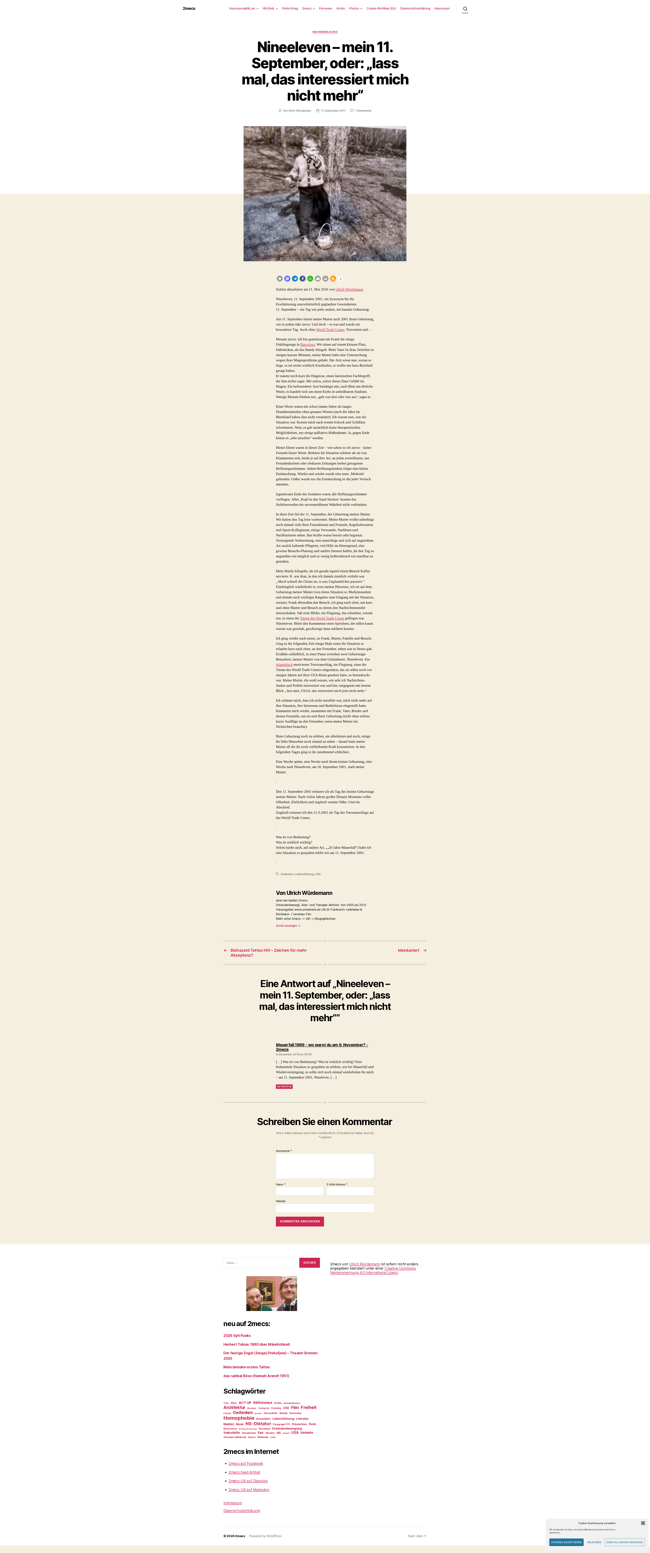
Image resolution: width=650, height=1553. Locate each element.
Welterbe (262, 1437)
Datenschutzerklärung (415, 8)
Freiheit (309, 1407)
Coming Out (263, 1408)
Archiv (340, 8)
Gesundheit (270, 1413)
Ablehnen (594, 1542)
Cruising (276, 1408)
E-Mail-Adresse (337, 1184)
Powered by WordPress (265, 1536)
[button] (643, 1523)
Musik (240, 1424)
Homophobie (238, 1418)
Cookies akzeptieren (566, 1542)
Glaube (283, 1413)
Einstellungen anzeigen (625, 1542)
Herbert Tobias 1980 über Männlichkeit (256, 1344)
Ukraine (270, 1432)
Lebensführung (304, 874)
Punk (312, 1424)
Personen (325, 8)
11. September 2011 (333, 110)
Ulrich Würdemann (299, 110)
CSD (286, 1408)
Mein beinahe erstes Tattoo (247, 1367)
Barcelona (307, 344)
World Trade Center (330, 329)
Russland (264, 1428)
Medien (228, 1424)
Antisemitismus (292, 1403)
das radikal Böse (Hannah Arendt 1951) (256, 1376)
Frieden (227, 1413)
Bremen (251, 1408)
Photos (354, 8)
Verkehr (306, 1433)
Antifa (277, 1402)
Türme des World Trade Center (322, 618)
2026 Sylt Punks (237, 1336)
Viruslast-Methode (234, 1437)
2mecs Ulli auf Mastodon (249, 1490)
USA (318, 874)
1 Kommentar (363, 110)
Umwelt (286, 1433)
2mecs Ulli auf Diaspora (248, 1481)
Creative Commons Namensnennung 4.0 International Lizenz (373, 1270)
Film (295, 1407)
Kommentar (284, 1151)
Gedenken (287, 874)
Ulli (278, 1432)
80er (234, 1403)
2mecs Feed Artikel (244, 1472)
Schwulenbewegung (287, 1428)
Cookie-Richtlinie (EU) (381, 8)
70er (226, 1403)
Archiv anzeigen (288, 925)
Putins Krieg (290, 8)
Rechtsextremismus (248, 1429)
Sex (261, 1433)
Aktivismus (262, 1402)
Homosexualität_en (242, 8)
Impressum (442, 8)
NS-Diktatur (258, 1423)
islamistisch (284, 664)
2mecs (189, 8)
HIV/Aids (268, 8)
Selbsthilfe (231, 1432)
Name (280, 1184)
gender (258, 1413)
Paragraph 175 (281, 1424)
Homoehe (295, 1413)
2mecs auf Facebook (246, 1463)
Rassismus (230, 1428)
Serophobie (249, 1432)
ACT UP (245, 1402)
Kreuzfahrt (263, 1418)
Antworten (284, 1086)
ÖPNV (273, 1437)
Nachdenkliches (325, 31)
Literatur (302, 1418)
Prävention (299, 1424)
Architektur (234, 1407)
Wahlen (252, 1437)
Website (281, 1201)
